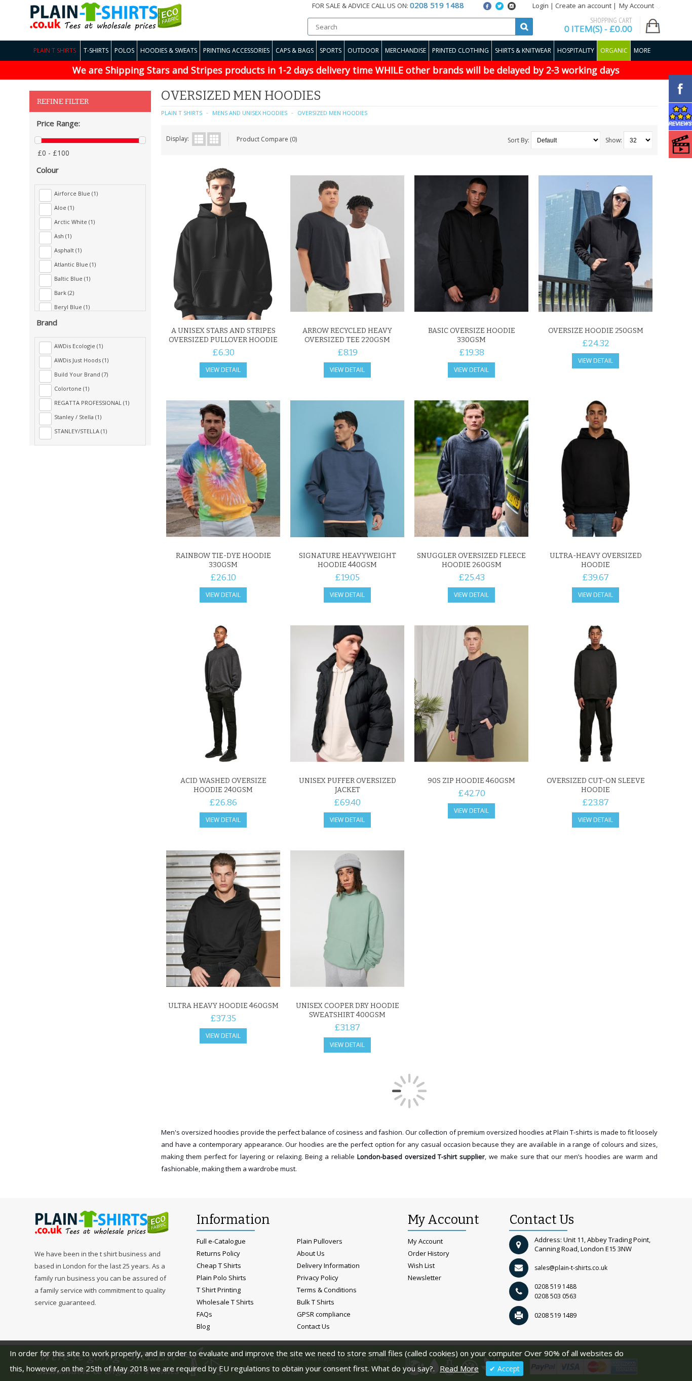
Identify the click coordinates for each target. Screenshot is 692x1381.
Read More (459, 1368)
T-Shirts (96, 50)
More (642, 50)
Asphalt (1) (68, 250)
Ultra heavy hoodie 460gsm (223, 1005)
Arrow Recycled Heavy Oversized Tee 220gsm (347, 335)
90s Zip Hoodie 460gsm (471, 780)
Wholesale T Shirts (225, 1302)
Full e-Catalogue (221, 1241)
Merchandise (405, 50)
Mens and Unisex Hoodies (249, 113)
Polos (124, 50)
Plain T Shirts (54, 50)
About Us (311, 1253)
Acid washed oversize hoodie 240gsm (223, 785)
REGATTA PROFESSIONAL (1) (91, 402)
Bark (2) (64, 292)
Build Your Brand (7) (81, 374)
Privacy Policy (317, 1277)
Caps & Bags (295, 50)
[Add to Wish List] (252, 309)
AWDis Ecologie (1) (78, 346)
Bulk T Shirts (315, 1302)
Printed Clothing (460, 50)
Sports (330, 50)
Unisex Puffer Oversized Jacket (347, 785)
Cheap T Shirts (219, 1265)
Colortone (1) (71, 388)
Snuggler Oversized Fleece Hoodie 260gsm (471, 560)
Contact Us (313, 1326)
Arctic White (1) (74, 222)
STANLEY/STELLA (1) (80, 431)
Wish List (421, 1265)
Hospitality (575, 50)
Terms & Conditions (327, 1289)
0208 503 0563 (555, 1296)
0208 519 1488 (555, 1286)
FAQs (204, 1314)
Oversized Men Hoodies (332, 113)
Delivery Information (328, 1265)
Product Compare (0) (267, 139)
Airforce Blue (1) (76, 193)
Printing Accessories (236, 50)
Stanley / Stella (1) (77, 417)
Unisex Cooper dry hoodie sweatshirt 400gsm (347, 1010)
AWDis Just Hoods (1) (81, 360)
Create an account (583, 5)
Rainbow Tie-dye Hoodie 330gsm (223, 560)
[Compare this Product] (269, 309)
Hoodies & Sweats (168, 50)
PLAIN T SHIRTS (181, 113)
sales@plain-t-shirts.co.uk (570, 1267)
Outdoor (363, 50)
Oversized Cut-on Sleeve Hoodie (596, 785)
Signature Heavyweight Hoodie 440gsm (347, 560)
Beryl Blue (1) (72, 307)
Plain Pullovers (319, 1241)
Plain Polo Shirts (221, 1277)
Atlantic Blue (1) (75, 264)
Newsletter (424, 1277)
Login (540, 5)
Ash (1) (62, 236)
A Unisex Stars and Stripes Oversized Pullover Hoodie (223, 335)
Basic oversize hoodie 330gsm (471, 335)
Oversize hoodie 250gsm (595, 330)
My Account (425, 1241)
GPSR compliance (324, 1314)
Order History (428, 1253)
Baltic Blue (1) (72, 278)
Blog (203, 1326)
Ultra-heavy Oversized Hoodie (596, 560)
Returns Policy (218, 1253)
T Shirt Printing (219, 1289)
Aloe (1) (64, 207)
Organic (614, 50)
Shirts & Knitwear (523, 50)
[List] (199, 139)
